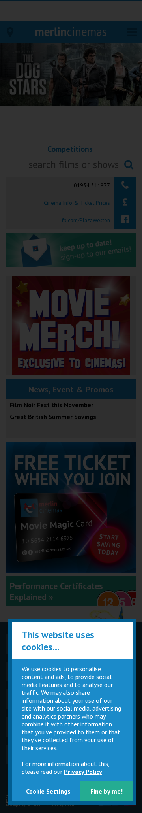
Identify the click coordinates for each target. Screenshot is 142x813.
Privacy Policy (83, 771)
